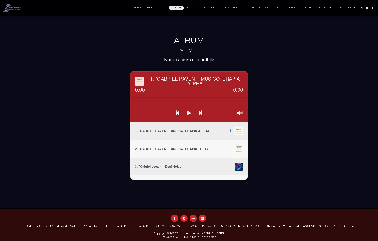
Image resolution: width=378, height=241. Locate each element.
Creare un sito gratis (203, 236)
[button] (324, 8)
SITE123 (183, 236)
